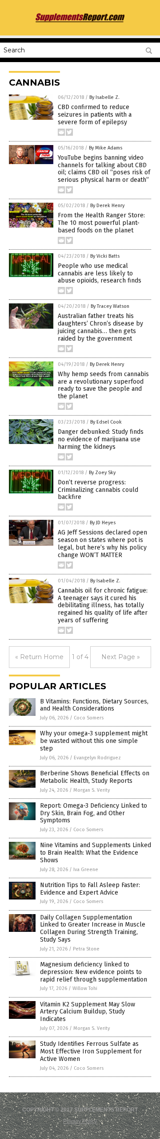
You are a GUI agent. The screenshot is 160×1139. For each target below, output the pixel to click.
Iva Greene (85, 869)
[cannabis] (80, 21)
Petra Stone (86, 949)
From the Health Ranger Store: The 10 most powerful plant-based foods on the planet (101, 223)
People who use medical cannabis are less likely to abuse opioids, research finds (99, 273)
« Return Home (39, 657)
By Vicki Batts (105, 256)
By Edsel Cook (106, 422)
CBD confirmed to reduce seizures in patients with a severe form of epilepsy (95, 114)
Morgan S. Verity (91, 790)
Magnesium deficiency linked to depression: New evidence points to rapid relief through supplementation (93, 972)
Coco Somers (89, 718)
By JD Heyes (103, 523)
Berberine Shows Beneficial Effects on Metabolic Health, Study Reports (94, 777)
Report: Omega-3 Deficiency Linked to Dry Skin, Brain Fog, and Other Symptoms (93, 813)
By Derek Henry (107, 205)
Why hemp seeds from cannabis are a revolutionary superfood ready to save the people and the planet (103, 385)
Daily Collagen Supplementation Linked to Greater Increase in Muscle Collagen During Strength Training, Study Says (92, 928)
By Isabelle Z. (104, 97)
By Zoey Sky (102, 472)
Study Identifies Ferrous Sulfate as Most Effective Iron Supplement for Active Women (91, 1051)
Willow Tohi (84, 988)
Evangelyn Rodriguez (97, 758)
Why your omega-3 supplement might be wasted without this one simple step (94, 741)
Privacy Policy (80, 1121)
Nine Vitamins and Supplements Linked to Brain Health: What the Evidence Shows (95, 852)
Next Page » (120, 657)
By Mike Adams (105, 148)
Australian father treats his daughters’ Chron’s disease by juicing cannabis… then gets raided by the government (100, 327)
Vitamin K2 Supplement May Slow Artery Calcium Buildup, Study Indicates (87, 1012)
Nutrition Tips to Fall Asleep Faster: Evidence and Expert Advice (90, 888)
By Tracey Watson (110, 306)
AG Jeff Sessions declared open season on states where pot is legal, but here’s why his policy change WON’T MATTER (102, 543)
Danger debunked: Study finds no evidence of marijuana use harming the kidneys (101, 439)
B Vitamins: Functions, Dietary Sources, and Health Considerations (94, 705)
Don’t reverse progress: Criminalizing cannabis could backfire (98, 490)
